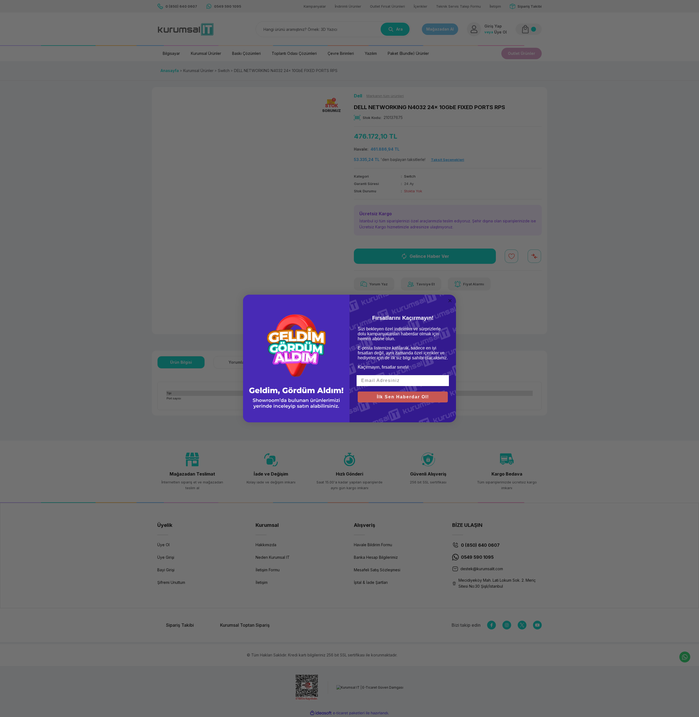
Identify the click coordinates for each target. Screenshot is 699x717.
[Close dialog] (450, 300)
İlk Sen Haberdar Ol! (403, 397)
